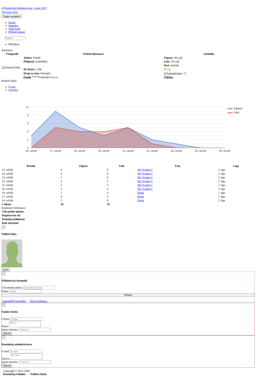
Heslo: (5, 291)
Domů (11, 22)
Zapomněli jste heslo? (14, 301)
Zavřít (6, 270)
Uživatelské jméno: (12, 287)
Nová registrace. (39, 301)
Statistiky (13, 25)
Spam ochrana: (10, 329)
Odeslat (7, 333)
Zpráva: (6, 358)
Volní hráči (14, 28)
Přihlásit (128, 295)
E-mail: (6, 351)
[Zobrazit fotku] (11, 67)
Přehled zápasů (16, 31)
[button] (7, 12)
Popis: (5, 326)
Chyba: (6, 318)
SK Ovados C (145, 169)
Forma (11, 86)
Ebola (140, 192)
